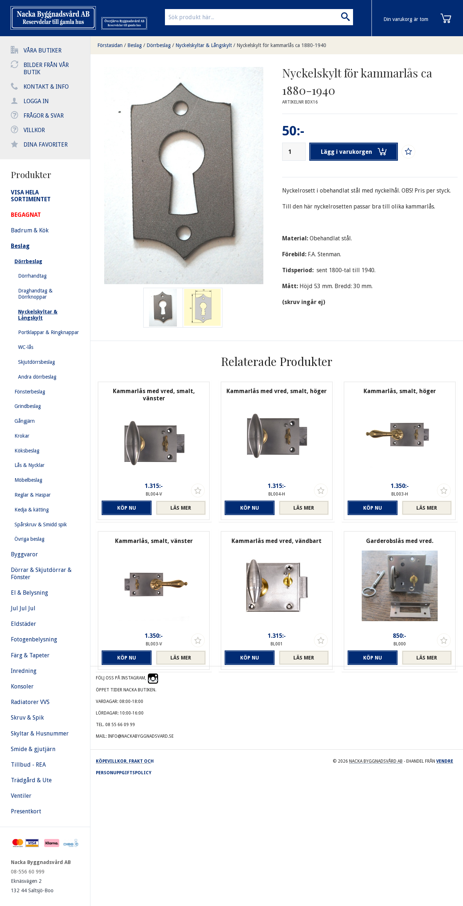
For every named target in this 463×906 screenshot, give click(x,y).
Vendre (444, 761)
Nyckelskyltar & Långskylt (203, 45)
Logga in (36, 101)
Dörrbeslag (158, 45)
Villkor (34, 130)
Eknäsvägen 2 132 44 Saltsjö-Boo (32, 885)
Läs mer (180, 508)
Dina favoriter (46, 144)
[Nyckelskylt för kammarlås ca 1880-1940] (202, 307)
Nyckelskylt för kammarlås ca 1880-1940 (281, 45)
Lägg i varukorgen (346, 151)
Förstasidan (110, 45)
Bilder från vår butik (46, 69)
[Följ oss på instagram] (153, 677)
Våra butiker (42, 50)
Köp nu (126, 508)
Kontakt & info (46, 86)
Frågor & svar (44, 115)
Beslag (134, 45)
